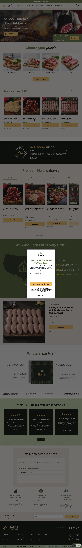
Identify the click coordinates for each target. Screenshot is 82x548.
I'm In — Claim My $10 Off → (41, 284)
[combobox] (32, 273)
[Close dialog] (54, 251)
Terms (43, 292)
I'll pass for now (41, 295)
